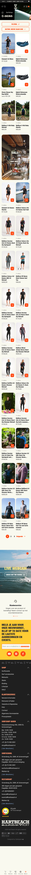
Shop (4, 667)
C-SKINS (4, 56)
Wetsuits (5, 677)
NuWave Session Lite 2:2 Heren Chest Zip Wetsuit (22, 314)
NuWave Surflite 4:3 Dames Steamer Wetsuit (8, 385)
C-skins (18, 56)
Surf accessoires (8, 674)
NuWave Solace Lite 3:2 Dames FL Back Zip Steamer (22, 385)
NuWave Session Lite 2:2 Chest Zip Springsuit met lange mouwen (7, 455)
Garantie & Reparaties (9, 704)
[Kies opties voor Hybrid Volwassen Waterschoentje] (26, 51)
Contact (5, 710)
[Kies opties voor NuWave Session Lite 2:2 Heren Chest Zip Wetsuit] (26, 305)
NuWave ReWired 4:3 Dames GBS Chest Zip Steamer (22, 490)
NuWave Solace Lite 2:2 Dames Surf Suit (22, 209)
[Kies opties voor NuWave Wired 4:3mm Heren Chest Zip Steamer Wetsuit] (26, 340)
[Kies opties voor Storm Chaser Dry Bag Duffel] (12, 84)
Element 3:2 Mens (7, 59)
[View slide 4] (17, 616)
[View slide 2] (15, 616)
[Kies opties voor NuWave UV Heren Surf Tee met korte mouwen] (26, 516)
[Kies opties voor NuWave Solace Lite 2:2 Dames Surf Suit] (26, 200)
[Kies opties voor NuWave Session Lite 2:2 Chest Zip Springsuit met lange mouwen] (12, 445)
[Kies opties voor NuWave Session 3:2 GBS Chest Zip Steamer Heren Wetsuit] (26, 445)
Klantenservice (8, 694)
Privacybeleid (6, 716)
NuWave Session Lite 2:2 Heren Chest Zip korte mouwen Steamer (22, 420)
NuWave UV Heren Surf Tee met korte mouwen (22, 525)
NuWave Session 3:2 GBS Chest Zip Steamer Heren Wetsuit (22, 455)
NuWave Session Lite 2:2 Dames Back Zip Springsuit (8, 243)
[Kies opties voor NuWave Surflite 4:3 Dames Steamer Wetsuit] (12, 375)
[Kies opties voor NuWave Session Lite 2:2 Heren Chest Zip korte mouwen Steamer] (26, 410)
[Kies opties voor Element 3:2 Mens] (12, 51)
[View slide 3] (16, 616)
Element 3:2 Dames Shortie (8, 209)
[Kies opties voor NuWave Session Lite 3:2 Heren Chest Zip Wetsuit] (12, 340)
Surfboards (6, 671)
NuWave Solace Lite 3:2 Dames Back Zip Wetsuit (22, 243)
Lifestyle (5, 686)
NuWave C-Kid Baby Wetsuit (8, 126)
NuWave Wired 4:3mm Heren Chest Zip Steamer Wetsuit (22, 350)
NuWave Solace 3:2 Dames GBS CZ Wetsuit (8, 278)
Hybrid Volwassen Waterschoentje (21, 60)
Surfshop (9, 12)
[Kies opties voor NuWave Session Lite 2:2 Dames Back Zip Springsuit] (12, 233)
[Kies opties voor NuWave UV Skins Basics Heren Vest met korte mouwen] (12, 516)
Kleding (4, 683)
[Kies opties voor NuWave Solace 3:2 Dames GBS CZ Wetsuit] (12, 268)
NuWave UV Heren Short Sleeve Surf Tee (21, 278)
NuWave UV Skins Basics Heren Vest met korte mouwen (8, 525)
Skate (4, 680)
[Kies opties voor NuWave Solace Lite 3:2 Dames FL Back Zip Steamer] (26, 375)
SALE (4, 689)
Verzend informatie (8, 698)
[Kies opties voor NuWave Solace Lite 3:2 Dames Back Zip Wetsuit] (26, 233)
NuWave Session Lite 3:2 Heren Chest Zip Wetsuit (8, 350)
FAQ (3, 707)
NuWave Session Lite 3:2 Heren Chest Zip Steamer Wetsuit (8, 420)
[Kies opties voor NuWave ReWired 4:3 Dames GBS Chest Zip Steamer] (26, 481)
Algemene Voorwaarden (10, 713)
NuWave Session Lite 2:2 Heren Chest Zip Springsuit (8, 314)
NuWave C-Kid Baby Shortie (22, 126)
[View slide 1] (13, 616)
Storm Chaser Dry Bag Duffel (7, 93)
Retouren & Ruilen (8, 701)
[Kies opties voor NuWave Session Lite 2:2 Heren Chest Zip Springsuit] (12, 305)
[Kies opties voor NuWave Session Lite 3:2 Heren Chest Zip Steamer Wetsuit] (12, 410)
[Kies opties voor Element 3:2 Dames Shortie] (12, 200)
